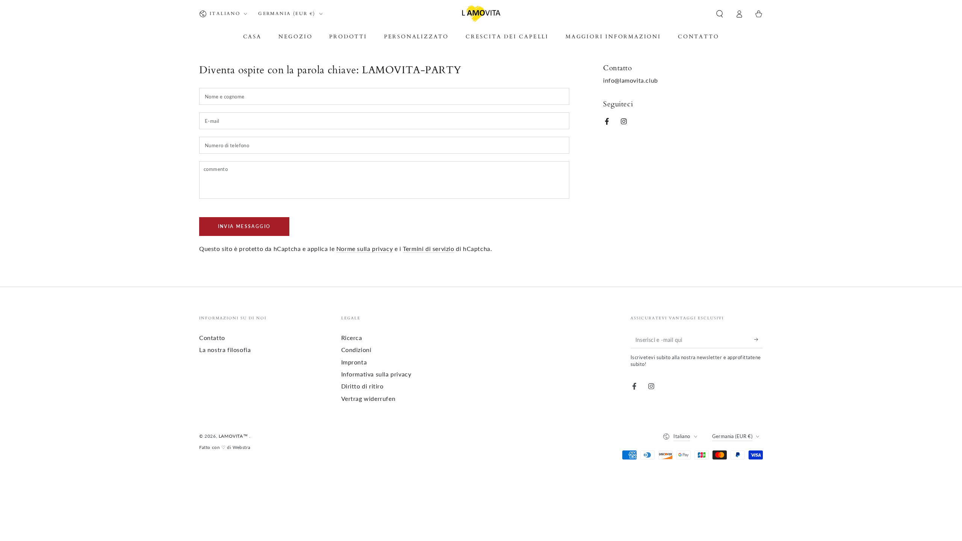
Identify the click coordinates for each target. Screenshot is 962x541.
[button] (719, 14)
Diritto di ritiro (362, 386)
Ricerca (351, 337)
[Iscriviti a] (758, 339)
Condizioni (356, 349)
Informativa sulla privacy (376, 374)
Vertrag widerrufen (368, 398)
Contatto (212, 337)
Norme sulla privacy (364, 248)
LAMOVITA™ (234, 436)
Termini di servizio (428, 248)
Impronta (354, 362)
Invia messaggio (244, 226)
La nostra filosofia (225, 349)
